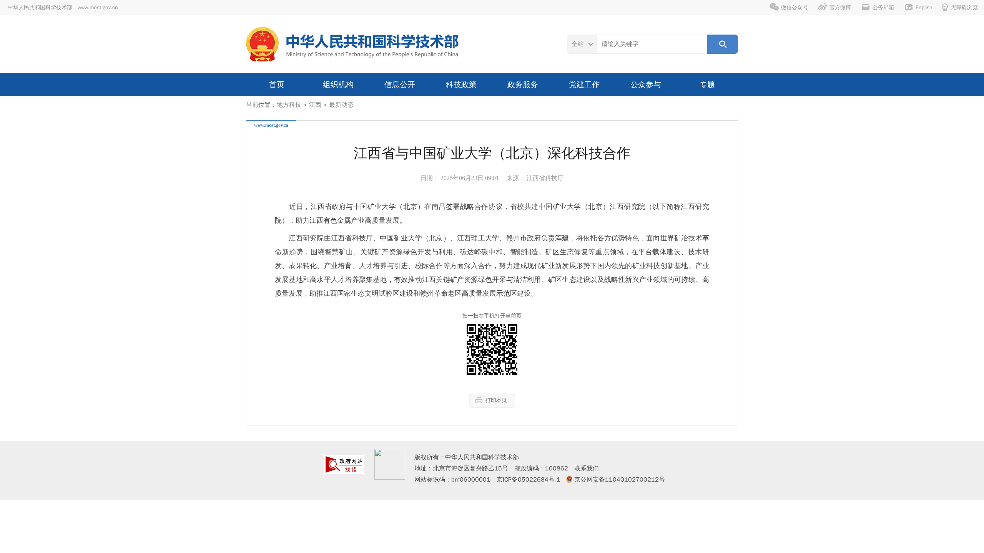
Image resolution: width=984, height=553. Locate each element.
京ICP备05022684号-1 (528, 479)
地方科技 (289, 105)
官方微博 (840, 7)
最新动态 (341, 105)
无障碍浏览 (964, 7)
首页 (276, 84)
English (924, 7)
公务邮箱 (883, 7)
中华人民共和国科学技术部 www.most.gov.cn (63, 7)
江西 (315, 105)
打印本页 (496, 400)
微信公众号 (794, 7)
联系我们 (586, 468)
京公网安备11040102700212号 (619, 479)
